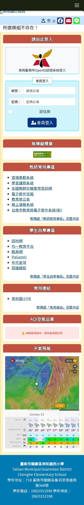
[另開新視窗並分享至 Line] (76, 20)
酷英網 (17, 251)
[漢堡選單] (77, 5)
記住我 (44, 111)
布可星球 (19, 262)
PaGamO (19, 256)
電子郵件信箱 (23, 193)
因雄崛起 (19, 267)
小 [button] (53, 20)
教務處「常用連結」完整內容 (58, 307)
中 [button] (49, 20)
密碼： (16, 101)
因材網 (17, 240)
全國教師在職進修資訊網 (32, 188)
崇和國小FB (21, 298)
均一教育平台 (23, 246)
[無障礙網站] (42, 154)
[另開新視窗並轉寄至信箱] (68, 20)
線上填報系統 (23, 204)
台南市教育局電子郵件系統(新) (37, 210)
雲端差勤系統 (23, 177)
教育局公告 (21, 199)
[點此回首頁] (42, 12)
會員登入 (44, 122)
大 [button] (43, 20)
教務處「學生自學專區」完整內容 (54, 276)
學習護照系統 (23, 182)
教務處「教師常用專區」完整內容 (54, 218)
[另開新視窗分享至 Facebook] (60, 20)
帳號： (16, 90)
